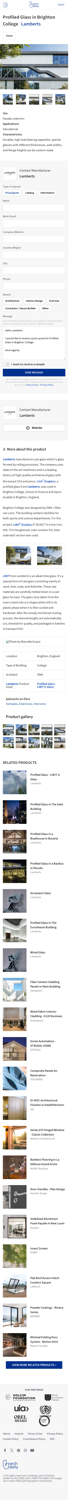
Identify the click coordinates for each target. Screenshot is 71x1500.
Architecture (12, 301)
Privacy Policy (46, 385)
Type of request (12, 187)
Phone (6, 279)
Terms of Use (32, 385)
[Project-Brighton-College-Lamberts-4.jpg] (60, 99)
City (5, 263)
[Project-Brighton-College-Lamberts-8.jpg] (8, 742)
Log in (61, 4)
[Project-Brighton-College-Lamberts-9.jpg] (34, 99)
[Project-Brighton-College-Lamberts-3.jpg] (46, 742)
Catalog (29, 193)
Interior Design (34, 301)
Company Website (13, 232)
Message (7, 316)
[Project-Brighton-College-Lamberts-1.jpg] (8, 99)
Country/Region (12, 248)
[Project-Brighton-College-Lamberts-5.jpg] (34, 742)
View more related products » (34, 1365)
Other (45, 308)
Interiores (39, 704)
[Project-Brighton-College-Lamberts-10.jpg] (21, 99)
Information (47, 193)
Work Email (9, 216)
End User (54, 301)
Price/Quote (12, 193)
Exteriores (25, 704)
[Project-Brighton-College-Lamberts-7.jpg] (47, 99)
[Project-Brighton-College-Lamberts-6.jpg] (21, 742)
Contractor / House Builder (20, 308)
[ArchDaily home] (34, 5)
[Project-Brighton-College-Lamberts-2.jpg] (59, 742)
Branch (7, 295)
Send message (34, 372)
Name (6, 201)
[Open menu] (5, 4)
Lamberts (31, 24)
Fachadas (12, 704)
